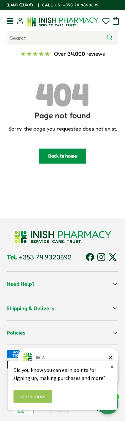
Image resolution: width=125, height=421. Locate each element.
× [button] (112, 366)
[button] (116, 21)
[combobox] (62, 38)
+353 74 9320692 (39, 257)
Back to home (62, 156)
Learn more (32, 396)
